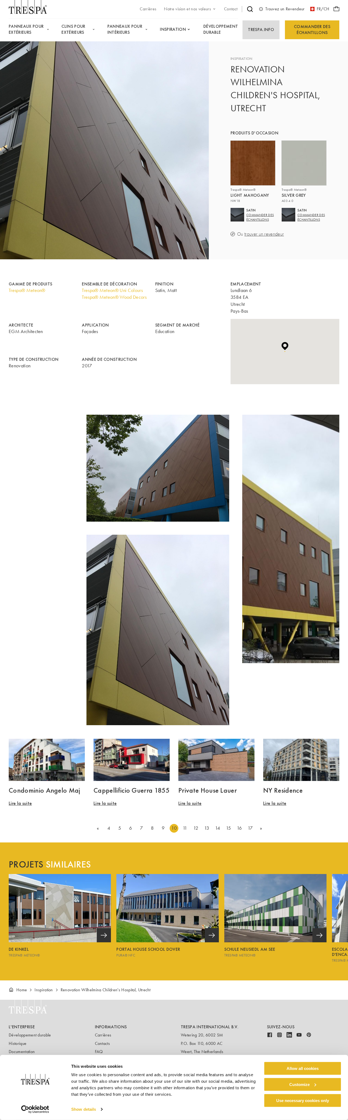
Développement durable (30, 1035)
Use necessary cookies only (302, 1100)
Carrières (103, 1035)
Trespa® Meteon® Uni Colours (112, 290)
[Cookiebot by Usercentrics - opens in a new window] (35, 1109)
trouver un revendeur (264, 234)
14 (217, 828)
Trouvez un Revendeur (284, 8)
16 (239, 828)
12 (195, 828)
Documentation (22, 1051)
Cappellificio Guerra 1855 (132, 790)
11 (185, 828)
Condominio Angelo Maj (44, 790)
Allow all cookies (303, 1068)
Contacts (102, 1043)
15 (228, 828)
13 (206, 828)
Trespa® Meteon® (27, 290)
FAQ (99, 1051)
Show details (83, 1109)
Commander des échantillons (312, 29)
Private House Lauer (207, 790)
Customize (299, 1084)
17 (250, 828)
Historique (17, 1043)
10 (174, 828)
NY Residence (283, 790)
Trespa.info (261, 29)
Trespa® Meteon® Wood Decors (114, 297)
